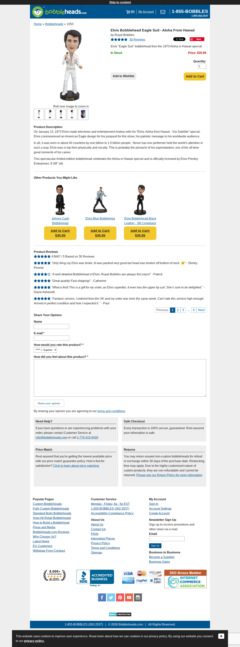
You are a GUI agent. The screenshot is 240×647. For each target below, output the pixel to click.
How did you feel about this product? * (61, 356)
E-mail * (39, 333)
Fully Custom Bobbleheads (51, 508)
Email (153, 533)
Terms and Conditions (105, 547)
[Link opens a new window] (54, 579)
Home (38, 24)
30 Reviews (137, 39)
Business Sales (159, 561)
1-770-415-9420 (87, 437)
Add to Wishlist (123, 76)
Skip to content (120, 2)
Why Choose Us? (44, 536)
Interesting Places (103, 538)
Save (198, 39)
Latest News (41, 541)
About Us (97, 524)
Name (38, 321)
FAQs (94, 533)
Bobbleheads (54, 24)
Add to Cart (195, 76)
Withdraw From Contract (49, 550)
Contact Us (98, 529)
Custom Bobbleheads (47, 504)
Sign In (153, 504)
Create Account (159, 513)
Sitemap (96, 552)
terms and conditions (111, 411)
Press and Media (44, 527)
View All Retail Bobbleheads (52, 518)
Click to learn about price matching (76, 465)
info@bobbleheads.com (51, 437)
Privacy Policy (100, 543)
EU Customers (42, 546)
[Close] (221, 636)
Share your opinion (49, 403)
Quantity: (199, 61)
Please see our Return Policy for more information (169, 475)
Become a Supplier (162, 557)
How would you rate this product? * (59, 344)
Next (201, 310)
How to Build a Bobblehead (51, 522)
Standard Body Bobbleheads (52, 513)
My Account (146, 11)
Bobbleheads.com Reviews (51, 532)
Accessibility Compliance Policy (112, 513)
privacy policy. (34, 641)
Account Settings (160, 508)
